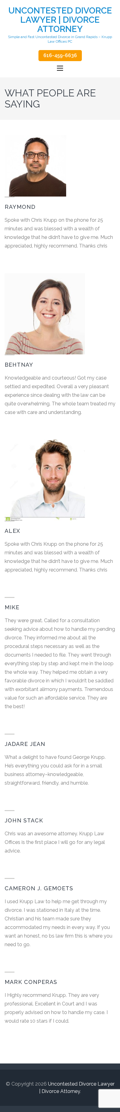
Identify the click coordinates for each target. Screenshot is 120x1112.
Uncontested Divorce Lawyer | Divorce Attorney (60, 20)
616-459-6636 (60, 55)
